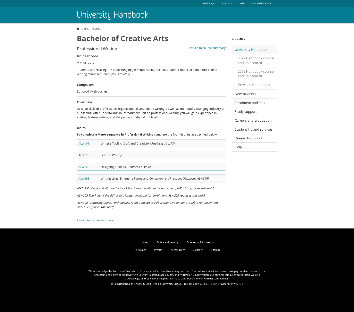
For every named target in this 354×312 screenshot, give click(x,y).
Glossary (198, 250)
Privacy (158, 250)
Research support (248, 138)
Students (97, 29)
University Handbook (251, 49)
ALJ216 (82, 155)
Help (242, 3)
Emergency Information (200, 242)
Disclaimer (140, 250)
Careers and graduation (253, 120)
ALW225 (83, 167)
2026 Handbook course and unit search (256, 73)
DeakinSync (209, 3)
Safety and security (167, 242)
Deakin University (267, 15)
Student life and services (253, 129)
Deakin (84, 29)
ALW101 (83, 143)
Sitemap (215, 250)
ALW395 (83, 178)
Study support (246, 111)
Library (145, 242)
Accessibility (178, 250)
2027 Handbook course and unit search (256, 60)
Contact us (228, 3)
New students (245, 94)
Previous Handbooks (254, 85)
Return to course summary (207, 48)
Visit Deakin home (261, 3)
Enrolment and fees (250, 103)
